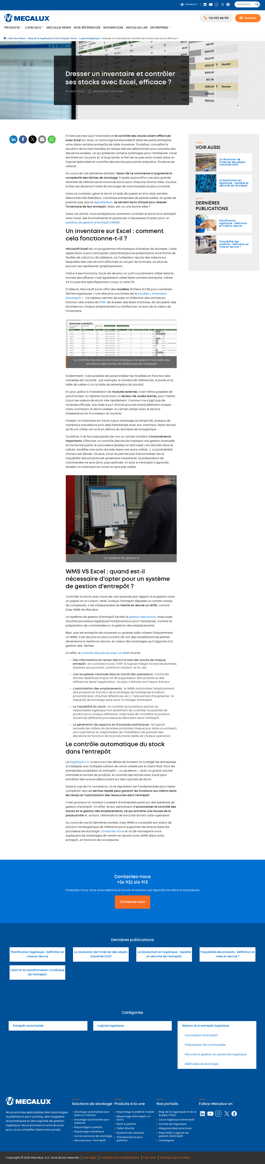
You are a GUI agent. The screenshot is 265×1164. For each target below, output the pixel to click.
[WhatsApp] (42, 141)
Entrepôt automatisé (28, 1025)
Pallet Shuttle (125, 1128)
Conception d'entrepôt (201, 1035)
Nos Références (87, 27)
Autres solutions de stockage (93, 1136)
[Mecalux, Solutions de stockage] (26, 22)
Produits (12, 27)
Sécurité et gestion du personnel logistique (215, 1054)
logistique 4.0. (80, 762)
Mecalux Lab (136, 27)
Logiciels (33, 27)
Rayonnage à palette (88, 1127)
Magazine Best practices (175, 1128)
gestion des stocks (142, 617)
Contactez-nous (112, 831)
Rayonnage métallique (89, 1132)
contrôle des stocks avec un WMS (105, 653)
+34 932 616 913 (132, 882)
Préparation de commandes (205, 1045)
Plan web (149, 1157)
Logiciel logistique (111, 1025)
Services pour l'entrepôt (90, 1140)
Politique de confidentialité (119, 1157)
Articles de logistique (172, 1124)
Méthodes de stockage (201, 1064)
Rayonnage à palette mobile (135, 1112)
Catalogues (166, 1140)
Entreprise (159, 27)
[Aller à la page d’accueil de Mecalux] (5, 39)
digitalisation (103, 202)
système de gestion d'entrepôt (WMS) (93, 222)
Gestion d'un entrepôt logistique (205, 1025)
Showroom (113, 27)
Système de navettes (130, 1133)
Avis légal (89, 1157)
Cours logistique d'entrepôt (177, 1120)
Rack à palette (126, 1124)
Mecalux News (59, 27)
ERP (103, 302)
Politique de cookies (174, 1157)
